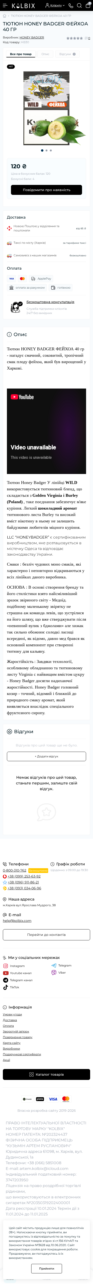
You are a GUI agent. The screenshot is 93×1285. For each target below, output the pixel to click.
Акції (6, 1060)
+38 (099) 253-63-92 (24, 876)
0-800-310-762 (14, 870)
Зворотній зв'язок (16, 1031)
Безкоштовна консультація (50, 302)
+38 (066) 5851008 (44, 1163)
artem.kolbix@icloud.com (44, 1168)
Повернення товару (17, 1037)
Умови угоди (12, 1014)
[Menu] (5, 5)
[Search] (79, 5)
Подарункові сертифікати (22, 1054)
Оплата (8, 1025)
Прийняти (46, 1268)
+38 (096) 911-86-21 (23, 882)
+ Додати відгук (46, 756)
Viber (62, 972)
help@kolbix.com (17, 921)
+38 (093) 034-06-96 (24, 888)
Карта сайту (12, 1043)
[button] (42, 150)
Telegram (65, 965)
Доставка (10, 1020)
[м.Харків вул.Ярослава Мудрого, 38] (46, 849)
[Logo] (23, 5)
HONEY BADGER (32, 37)
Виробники (11, 1048)
